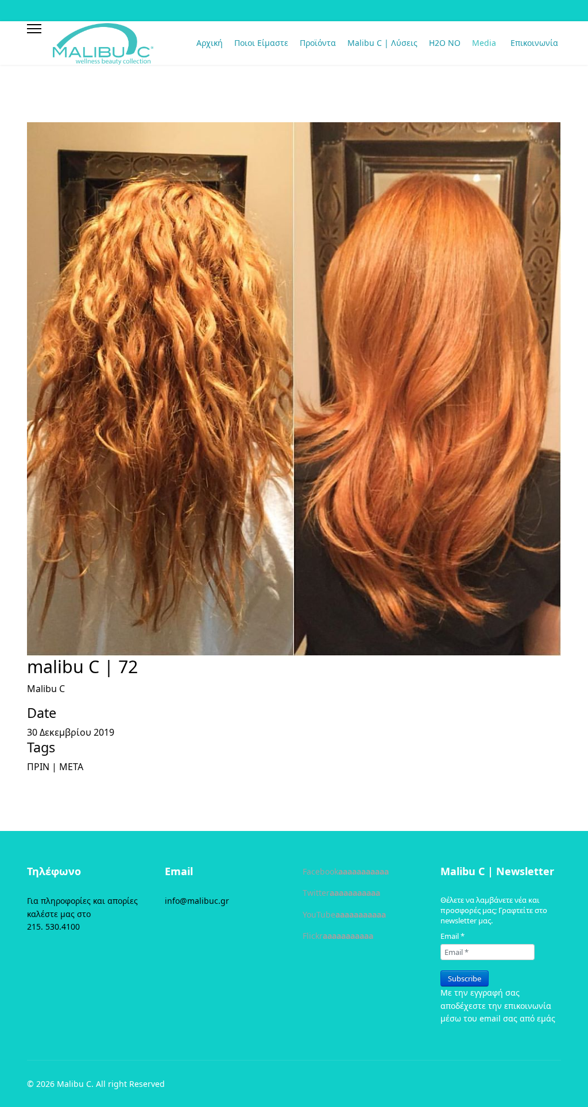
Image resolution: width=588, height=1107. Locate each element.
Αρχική (209, 42)
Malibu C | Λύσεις (382, 42)
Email (452, 936)
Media (484, 42)
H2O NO (445, 42)
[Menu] (34, 28)
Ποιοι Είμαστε (261, 42)
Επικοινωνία (534, 42)
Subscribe (464, 978)
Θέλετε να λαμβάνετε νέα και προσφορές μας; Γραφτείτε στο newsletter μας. (493, 910)
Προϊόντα (318, 42)
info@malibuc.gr (197, 900)
